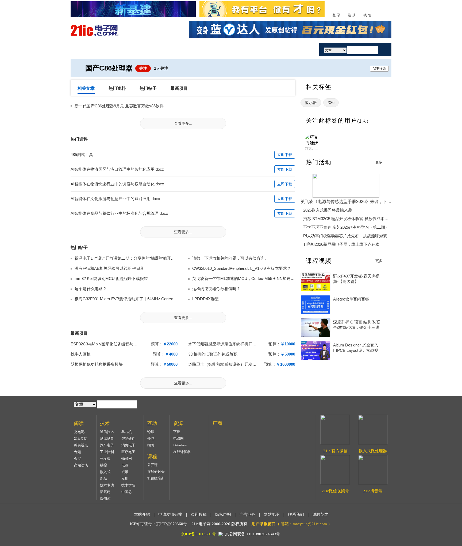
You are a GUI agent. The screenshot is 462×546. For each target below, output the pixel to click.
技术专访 (107, 485)
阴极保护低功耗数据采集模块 (97, 364)
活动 (300, 49)
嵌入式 (105, 472)
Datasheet (180, 445)
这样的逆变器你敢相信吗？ (216, 288)
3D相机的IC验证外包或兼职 (212, 354)
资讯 (124, 472)
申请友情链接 (170, 514)
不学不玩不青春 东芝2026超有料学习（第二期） (346, 227)
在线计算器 (182, 452)
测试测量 (107, 438)
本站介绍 (142, 514)
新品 (103, 479)
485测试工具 (82, 154)
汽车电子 (107, 445)
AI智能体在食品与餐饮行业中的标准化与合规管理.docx (119, 213)
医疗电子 (128, 452)
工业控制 (107, 452)
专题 (77, 452)
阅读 (151, 49)
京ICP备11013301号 (198, 534)
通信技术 (107, 432)
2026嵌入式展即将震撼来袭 (327, 210)
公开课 (152, 465)
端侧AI (105, 499)
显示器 (311, 102)
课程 (213, 49)
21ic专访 (80, 438)
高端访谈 (81, 465)
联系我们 (296, 514)
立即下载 (284, 155)
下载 (176, 432)
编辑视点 (81, 445)
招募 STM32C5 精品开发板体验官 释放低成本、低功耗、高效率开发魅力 (368, 218)
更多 (378, 162)
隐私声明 (223, 514)
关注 (143, 68)
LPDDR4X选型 (205, 299)
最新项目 (179, 88)
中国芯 (126, 492)
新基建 (105, 492)
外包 (150, 438)
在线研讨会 (156, 472)
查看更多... (183, 123)
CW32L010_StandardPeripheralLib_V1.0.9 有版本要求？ (241, 268)
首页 (90, 49)
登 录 (336, 15)
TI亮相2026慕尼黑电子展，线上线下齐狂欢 (341, 244)
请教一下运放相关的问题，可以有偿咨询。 (230, 258)
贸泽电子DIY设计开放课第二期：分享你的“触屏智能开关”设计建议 (133, 258)
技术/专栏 (120, 49)
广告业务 (247, 514)
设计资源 (244, 49)
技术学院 (128, 485)
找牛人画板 (81, 354)
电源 (124, 465)
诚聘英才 (320, 514)
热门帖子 (148, 88)
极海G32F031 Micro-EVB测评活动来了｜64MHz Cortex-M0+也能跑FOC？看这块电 (149, 299)
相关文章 (86, 88)
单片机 (126, 432)
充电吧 (79, 432)
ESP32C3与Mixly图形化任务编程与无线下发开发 (114, 344)
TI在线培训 (155, 478)
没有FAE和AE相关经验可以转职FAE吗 (109, 268)
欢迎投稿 (199, 514)
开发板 (105, 459)
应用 (124, 479)
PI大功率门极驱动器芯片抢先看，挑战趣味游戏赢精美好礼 (355, 235)
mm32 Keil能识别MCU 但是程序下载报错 (111, 278)
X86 (331, 102)
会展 (77, 459)
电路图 (178, 438)
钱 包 (367, 15)
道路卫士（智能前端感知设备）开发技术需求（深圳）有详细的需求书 (250, 364)
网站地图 (272, 514)
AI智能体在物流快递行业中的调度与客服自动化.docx (117, 184)
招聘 (150, 445)
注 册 (352, 15)
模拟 (103, 465)
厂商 (274, 49)
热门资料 (117, 88)
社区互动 (182, 49)
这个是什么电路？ (91, 288)
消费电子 (128, 445)
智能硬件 (128, 438)
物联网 (126, 459)
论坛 (150, 432)
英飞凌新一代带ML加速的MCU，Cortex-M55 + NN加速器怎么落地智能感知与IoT (264, 278)
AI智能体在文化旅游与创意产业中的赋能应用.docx (115, 198)
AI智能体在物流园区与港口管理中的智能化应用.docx (117, 169)
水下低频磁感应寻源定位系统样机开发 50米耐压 (231, 344)
